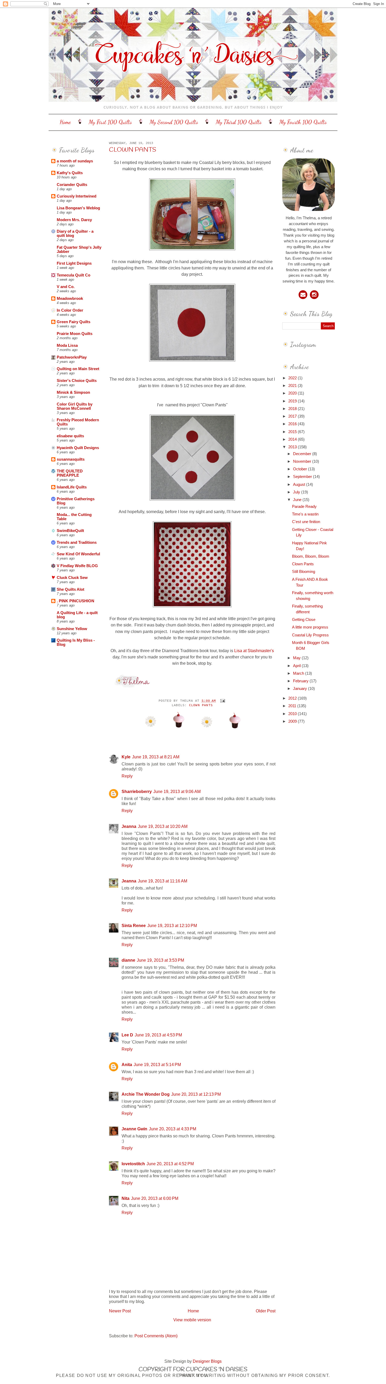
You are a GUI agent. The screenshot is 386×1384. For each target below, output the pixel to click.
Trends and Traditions (77, 542)
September (303, 477)
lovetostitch (133, 1163)
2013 (293, 447)
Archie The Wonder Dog (146, 1094)
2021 (293, 386)
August (299, 484)
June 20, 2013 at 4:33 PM (172, 1128)
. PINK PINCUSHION (75, 601)
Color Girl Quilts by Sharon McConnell (74, 406)
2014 (293, 439)
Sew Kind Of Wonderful (78, 554)
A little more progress (310, 627)
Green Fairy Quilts (73, 322)
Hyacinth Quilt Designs (78, 448)
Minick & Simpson (73, 392)
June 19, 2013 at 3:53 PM (160, 960)
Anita (127, 1064)
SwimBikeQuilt (70, 531)
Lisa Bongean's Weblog (78, 208)
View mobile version (192, 1319)
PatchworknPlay (72, 357)
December (302, 454)
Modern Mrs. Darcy (74, 220)
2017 (293, 416)
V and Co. (66, 287)
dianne (128, 960)
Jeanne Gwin (134, 1128)
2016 (293, 424)
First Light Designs (74, 263)
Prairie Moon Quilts (74, 334)
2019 (293, 401)
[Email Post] (222, 701)
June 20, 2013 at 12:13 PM (196, 1094)
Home (65, 122)
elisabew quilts (70, 436)
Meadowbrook (70, 298)
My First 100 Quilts (110, 122)
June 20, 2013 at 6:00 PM (154, 1198)
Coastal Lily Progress (310, 635)
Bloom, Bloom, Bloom (310, 556)
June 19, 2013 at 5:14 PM (157, 1064)
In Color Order (70, 310)
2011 (292, 706)
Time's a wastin (305, 514)
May (297, 658)
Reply (127, 776)
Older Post (265, 1310)
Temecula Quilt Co (73, 275)
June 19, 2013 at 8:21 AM (155, 756)
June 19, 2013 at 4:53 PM (158, 1034)
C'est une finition (306, 522)
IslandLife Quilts (72, 487)
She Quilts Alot (70, 589)
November (302, 461)
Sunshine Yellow (72, 629)
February (301, 681)
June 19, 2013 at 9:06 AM (177, 791)
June (297, 500)
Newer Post (120, 1310)
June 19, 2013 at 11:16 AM (162, 881)
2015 (293, 432)
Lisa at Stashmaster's (254, 650)
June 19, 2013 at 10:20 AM (162, 826)
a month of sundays (75, 161)
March (299, 673)
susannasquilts (71, 459)
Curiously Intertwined (76, 196)
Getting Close (303, 620)
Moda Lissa (67, 345)
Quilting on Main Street (78, 369)
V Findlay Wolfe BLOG (77, 566)
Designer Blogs (207, 1361)
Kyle (126, 756)
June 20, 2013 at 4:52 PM (170, 1163)
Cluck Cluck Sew (72, 578)
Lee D (127, 1034)
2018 (293, 409)
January (300, 688)
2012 (293, 698)
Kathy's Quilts (70, 173)
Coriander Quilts (72, 185)
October (300, 469)
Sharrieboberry (137, 791)
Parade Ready (304, 506)
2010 (293, 714)
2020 (293, 393)
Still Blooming (303, 571)
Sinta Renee (134, 925)
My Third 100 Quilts (239, 122)
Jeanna (129, 826)
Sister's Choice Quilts (77, 381)
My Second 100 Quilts (174, 122)
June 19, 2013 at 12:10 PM (172, 925)
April (297, 666)
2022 (293, 378)
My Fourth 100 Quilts (303, 122)
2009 (293, 721)
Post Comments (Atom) (156, 1335)
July (297, 492)
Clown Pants (132, 150)
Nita (125, 1198)
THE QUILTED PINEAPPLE (70, 473)
